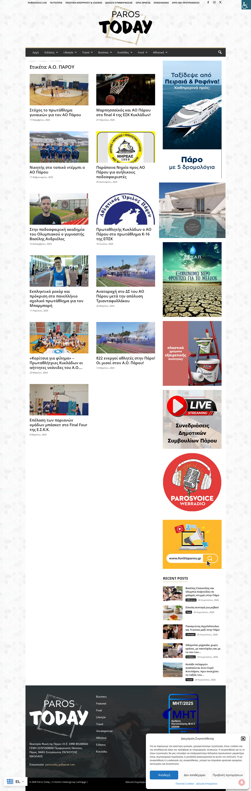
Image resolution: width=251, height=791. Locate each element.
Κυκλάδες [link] (123, 52)
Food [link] (141, 52)
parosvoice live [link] (37, 2)
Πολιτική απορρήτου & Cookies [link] (83, 2)
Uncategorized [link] (104, 731)
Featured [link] (101, 703)
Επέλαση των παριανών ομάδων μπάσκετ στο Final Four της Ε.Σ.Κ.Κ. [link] (58, 425)
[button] (243, 739)
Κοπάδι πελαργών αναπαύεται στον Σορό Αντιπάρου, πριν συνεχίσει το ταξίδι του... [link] (202, 669)
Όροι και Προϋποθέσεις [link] (186, 2)
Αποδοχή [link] (164, 775)
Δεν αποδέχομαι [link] (194, 775)
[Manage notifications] (242, 782)
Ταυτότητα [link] (56, 2)
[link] (246, 4)
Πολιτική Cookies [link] (185, 783)
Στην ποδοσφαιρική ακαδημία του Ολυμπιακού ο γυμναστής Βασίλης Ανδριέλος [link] (57, 234)
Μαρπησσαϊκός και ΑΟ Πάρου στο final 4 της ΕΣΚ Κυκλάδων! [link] (123, 112)
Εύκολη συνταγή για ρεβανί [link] (202, 607)
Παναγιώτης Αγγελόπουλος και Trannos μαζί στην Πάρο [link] (203, 627)
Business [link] (103, 52)
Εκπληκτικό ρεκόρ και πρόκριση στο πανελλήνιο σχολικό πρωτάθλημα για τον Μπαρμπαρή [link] (56, 298)
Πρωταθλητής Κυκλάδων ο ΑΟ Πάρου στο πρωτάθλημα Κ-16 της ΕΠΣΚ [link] (123, 234)
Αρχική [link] (33, 61)
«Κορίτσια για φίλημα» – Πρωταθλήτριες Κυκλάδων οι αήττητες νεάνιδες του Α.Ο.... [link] (56, 363)
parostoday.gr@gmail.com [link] (60, 764)
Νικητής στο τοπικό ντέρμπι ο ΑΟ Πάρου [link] (57, 170)
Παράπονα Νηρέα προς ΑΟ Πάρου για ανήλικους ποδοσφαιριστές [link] (120, 172)
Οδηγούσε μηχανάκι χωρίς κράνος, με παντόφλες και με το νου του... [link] (203, 648)
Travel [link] (85, 52)
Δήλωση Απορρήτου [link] (206, 783)
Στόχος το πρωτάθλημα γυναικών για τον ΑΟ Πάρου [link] (55, 112)
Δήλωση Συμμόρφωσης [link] (119, 2)
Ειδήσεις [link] (50, 52)
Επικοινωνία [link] (161, 2)
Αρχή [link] (36, 52)
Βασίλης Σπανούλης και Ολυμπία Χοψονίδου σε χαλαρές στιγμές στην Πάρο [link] (202, 591)
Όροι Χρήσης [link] (143, 2)
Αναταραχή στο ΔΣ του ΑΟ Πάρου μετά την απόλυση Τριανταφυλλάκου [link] (120, 296)
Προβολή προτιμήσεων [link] (228, 775)
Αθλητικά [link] (158, 52)
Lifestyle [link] (68, 52)
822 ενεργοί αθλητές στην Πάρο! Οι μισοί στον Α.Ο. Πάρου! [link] (125, 360)
